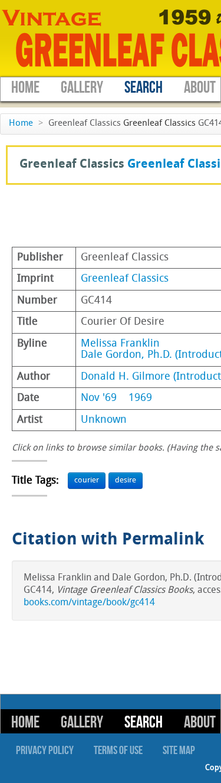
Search (143, 87)
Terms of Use (118, 750)
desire (125, 480)
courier (86, 480)
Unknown (104, 420)
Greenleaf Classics (159, 123)
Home (25, 87)
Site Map (179, 750)
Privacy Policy (45, 750)
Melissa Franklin (120, 344)
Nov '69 (99, 398)
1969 (140, 398)
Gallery (82, 87)
